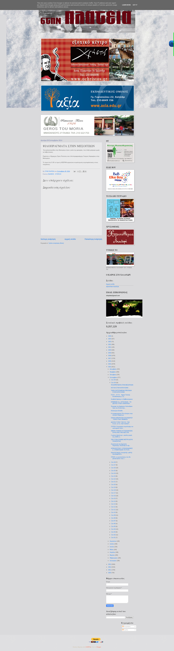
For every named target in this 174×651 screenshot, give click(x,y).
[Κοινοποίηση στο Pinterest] (86, 171)
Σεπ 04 (113, 529)
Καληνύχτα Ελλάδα (117, 410)
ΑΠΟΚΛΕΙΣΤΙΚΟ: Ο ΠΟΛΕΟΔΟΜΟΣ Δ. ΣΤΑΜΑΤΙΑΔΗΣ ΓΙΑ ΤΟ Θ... (122, 449)
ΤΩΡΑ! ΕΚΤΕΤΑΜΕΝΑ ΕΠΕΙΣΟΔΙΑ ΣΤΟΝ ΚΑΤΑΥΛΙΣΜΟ (121, 391)
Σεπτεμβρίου (113, 377)
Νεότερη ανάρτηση (48, 239)
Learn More (126, 5)
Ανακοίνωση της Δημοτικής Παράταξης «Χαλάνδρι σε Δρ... (121, 444)
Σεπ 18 (113, 490)
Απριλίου (112, 552)
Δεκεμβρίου (113, 369)
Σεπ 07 (113, 521)
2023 (109, 341)
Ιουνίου (112, 546)
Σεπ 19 (113, 487)
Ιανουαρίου (113, 560)
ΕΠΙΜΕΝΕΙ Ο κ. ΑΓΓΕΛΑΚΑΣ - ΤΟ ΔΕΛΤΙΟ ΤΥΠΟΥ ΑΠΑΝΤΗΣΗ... (121, 402)
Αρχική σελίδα (70, 239)
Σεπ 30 (113, 380)
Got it (135, 5)
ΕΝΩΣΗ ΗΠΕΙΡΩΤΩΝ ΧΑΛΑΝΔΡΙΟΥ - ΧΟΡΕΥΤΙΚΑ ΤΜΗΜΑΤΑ (122, 418)
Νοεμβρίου (113, 372)
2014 (109, 367)
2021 (109, 347)
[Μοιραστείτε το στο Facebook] (84, 171)
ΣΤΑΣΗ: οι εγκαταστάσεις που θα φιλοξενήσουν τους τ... (120, 457)
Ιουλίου (112, 544)
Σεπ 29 (113, 382)
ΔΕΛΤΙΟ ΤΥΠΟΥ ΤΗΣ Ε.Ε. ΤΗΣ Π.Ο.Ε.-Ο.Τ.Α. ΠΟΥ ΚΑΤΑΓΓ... (120, 422)
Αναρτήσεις (127, 626)
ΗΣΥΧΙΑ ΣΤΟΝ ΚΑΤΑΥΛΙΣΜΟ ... (120, 388)
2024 (109, 339)
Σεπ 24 (113, 473)
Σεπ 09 (113, 515)
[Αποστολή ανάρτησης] (74, 171)
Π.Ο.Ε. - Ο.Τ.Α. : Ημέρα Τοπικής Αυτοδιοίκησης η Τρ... (120, 395)
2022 (109, 344)
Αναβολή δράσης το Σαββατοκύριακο (122, 399)
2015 (109, 364)
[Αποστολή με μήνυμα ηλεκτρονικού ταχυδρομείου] (78, 171)
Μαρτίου (112, 555)
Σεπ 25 (113, 470)
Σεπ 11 (113, 509)
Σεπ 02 (113, 535)
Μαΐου (112, 549)
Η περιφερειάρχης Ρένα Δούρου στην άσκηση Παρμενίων (122, 414)
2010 (109, 572)
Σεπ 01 (113, 537)
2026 (109, 336)
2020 (109, 350)
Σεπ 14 (113, 501)
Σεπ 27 (113, 465)
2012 (109, 567)
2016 (109, 361)
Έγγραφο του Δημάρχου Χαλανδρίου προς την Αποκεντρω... (121, 407)
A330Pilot (88, 647)
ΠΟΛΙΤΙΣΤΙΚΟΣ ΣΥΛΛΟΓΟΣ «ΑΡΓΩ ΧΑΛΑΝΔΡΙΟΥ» (121, 453)
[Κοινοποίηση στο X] (82, 171)
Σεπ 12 (113, 507)
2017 (109, 358)
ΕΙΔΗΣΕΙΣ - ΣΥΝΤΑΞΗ (54, 174)
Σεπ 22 (113, 479)
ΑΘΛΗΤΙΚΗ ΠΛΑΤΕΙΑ (112, 286)
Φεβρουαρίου (114, 558)
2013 (109, 564)
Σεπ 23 (113, 476)
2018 (109, 355)
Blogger (99, 647)
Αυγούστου (113, 541)
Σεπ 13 (113, 504)
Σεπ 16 (113, 495)
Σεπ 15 (113, 498)
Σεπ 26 (113, 468)
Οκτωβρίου (113, 374)
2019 (109, 353)
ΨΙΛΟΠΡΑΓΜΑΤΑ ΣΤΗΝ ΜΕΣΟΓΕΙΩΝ (122, 385)
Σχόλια (126, 630)
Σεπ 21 (113, 481)
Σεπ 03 (113, 532)
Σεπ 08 (113, 518)
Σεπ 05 (113, 526)
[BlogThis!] (80, 171)
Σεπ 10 (113, 512)
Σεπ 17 (113, 493)
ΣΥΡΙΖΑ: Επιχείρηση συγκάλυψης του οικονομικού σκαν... (122, 427)
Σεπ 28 (113, 462)
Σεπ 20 (113, 484)
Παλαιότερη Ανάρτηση (93, 239)
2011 (109, 570)
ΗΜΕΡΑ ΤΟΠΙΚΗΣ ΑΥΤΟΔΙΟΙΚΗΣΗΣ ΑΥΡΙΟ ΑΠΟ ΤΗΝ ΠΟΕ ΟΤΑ (122, 431)
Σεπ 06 (113, 523)
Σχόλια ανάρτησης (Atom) (56, 243)
